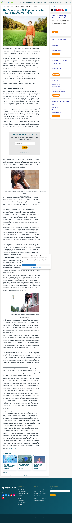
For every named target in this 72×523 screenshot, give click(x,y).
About (19, 506)
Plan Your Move (37, 2)
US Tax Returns (37, 497)
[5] (15, 448)
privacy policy (25, 152)
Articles (5, 472)
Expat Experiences (22, 491)
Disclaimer (44, 518)
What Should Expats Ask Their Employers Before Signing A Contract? (18, 475)
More (66, 2)
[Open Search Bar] (70, 2)
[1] (7, 448)
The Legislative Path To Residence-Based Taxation (39, 465)
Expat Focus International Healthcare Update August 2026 (9, 465)
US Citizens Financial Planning (40, 498)
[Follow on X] (52, 10)
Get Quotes (56, 54)
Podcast (62, 2)
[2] (9, 448)
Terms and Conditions (35, 518)
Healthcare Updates (22, 498)
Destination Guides (22, 489)
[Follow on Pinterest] (63, 10)
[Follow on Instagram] (60, 10)
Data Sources (67, 518)
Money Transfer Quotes (39, 491)
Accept (29, 265)
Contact (20, 504)
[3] (11, 448)
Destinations (22, 2)
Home (4, 6)
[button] (49, 255)
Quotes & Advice (47, 2)
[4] (13, 448)
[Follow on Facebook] (55, 10)
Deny (43, 265)
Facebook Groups (22, 502)
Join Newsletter (21, 500)
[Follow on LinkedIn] (66, 10)
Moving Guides (29, 2)
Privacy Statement (38, 267)
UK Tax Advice (37, 495)
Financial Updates (22, 497)
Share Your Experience (23, 493)
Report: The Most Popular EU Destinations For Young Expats (16, 473)
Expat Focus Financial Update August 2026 (24, 465)
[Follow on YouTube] (57, 10)
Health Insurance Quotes (39, 489)
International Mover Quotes (40, 493)
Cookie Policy (32, 267)
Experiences (56, 2)
